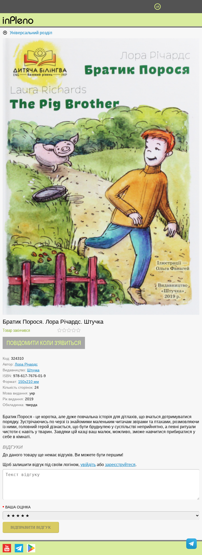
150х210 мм (28, 381)
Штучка (33, 370)
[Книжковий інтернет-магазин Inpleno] (18, 20)
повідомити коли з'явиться (44, 343)
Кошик (129, 6)
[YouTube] (7, 548)
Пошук (72, 6)
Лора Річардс (26, 364)
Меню (44, 6)
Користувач (101, 6)
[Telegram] (19, 548)
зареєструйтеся (120, 464)
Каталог (15, 6)
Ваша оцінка (18, 507)
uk (157, 6)
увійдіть (88, 464)
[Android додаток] (31, 548)
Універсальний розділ (31, 33)
